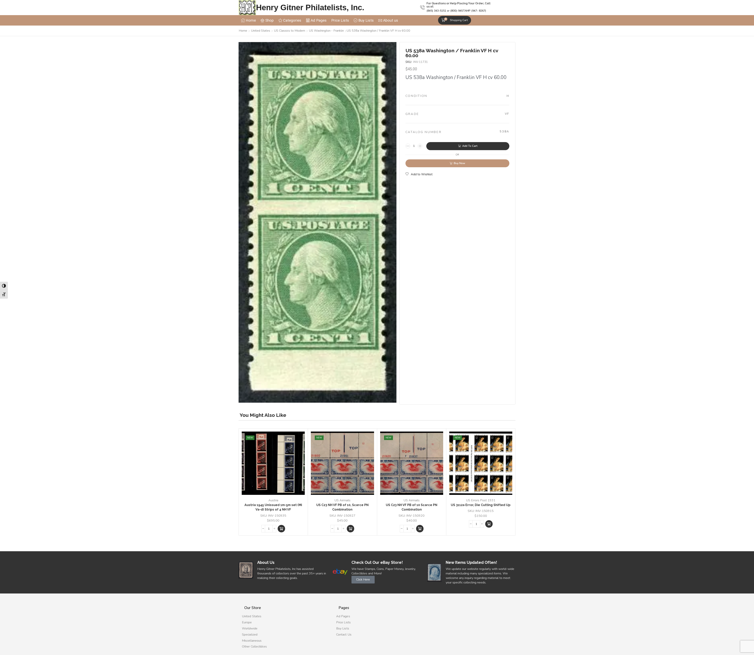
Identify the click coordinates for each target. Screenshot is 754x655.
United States (260, 30)
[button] (454, 20)
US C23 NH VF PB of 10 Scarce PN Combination (411, 507)
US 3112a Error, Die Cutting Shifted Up (481, 505)
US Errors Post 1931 (480, 500)
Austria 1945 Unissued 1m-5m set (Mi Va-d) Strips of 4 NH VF (273, 507)
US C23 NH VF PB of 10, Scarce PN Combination (342, 507)
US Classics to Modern (289, 30)
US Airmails (342, 500)
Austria (273, 500)
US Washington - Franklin (326, 30)
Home (243, 30)
